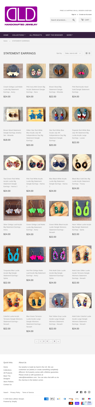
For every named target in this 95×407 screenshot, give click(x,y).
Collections (18, 35)
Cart (86, 20)
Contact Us (7, 384)
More (69, 35)
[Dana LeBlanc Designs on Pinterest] (85, 392)
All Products (36, 35)
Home (5, 35)
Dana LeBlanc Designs (16, 399)
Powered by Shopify (10, 401)
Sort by (59, 53)
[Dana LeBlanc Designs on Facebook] (81, 392)
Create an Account (85, 14)
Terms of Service (28, 392)
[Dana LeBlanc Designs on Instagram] (89, 392)
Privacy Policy (15, 392)
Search (5, 392)
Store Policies (8, 382)
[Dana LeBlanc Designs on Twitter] (77, 392)
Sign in (74, 14)
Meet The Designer (54, 35)
